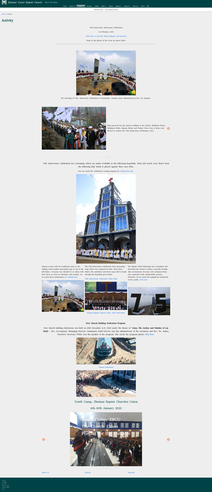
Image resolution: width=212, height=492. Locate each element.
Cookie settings (5, 487)
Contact (4, 480)
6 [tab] (111, 157)
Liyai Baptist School (111, 9)
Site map (4, 483)
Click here (144, 280)
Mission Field (98, 9)
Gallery (96, 6)
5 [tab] (108, 157)
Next (168, 128)
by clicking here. (71, 277)
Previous (43, 128)
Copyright (4, 482)
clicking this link (126, 171)
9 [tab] (116, 468)
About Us (72, 6)
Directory (135, 6)
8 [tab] (113, 468)
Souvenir (89, 6)
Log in (3, 489)
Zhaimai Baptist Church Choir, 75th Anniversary (106, 313)
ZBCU (143, 6)
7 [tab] (113, 157)
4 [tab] (106, 157)
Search (148, 6)
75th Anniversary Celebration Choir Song (101, 279)
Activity (80, 6)
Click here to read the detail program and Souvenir (106, 36)
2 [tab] (101, 157)
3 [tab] (103, 157)
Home (65, 6)
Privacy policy (5, 485)
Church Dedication (106, 367)
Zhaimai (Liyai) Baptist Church (25, 2)
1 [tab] (98, 157)
